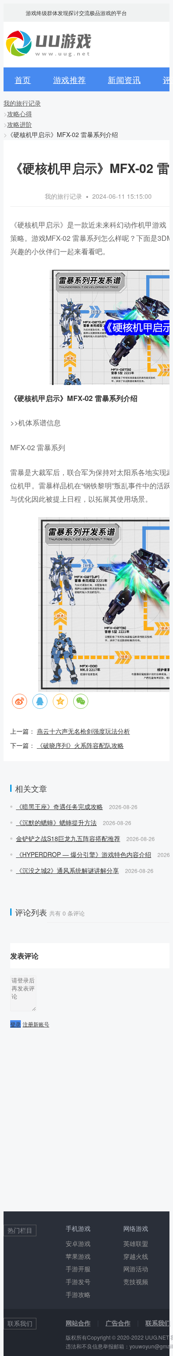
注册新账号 (36, 1024)
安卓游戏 (78, 1243)
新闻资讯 (124, 79)
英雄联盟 (135, 1243)
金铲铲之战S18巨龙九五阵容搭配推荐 (68, 838)
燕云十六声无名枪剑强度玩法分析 (83, 731)
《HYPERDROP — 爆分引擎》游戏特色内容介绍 (83, 854)
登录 (15, 1024)
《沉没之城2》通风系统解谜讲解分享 (67, 870)
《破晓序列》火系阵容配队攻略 (80, 745)
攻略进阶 (19, 124)
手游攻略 (78, 1294)
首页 (23, 79)
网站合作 (78, 1322)
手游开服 (78, 1268)
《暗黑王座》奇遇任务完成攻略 (59, 806)
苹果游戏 (78, 1256)
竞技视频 (135, 1281)
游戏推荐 (69, 79)
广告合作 (118, 1322)
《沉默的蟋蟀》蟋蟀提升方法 (56, 822)
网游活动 (135, 1268)
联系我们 (157, 1322)
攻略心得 (19, 113)
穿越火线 (135, 1256)
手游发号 (78, 1281)
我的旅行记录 (22, 102)
